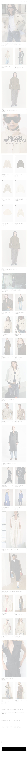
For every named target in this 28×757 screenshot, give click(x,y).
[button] (14, 748)
